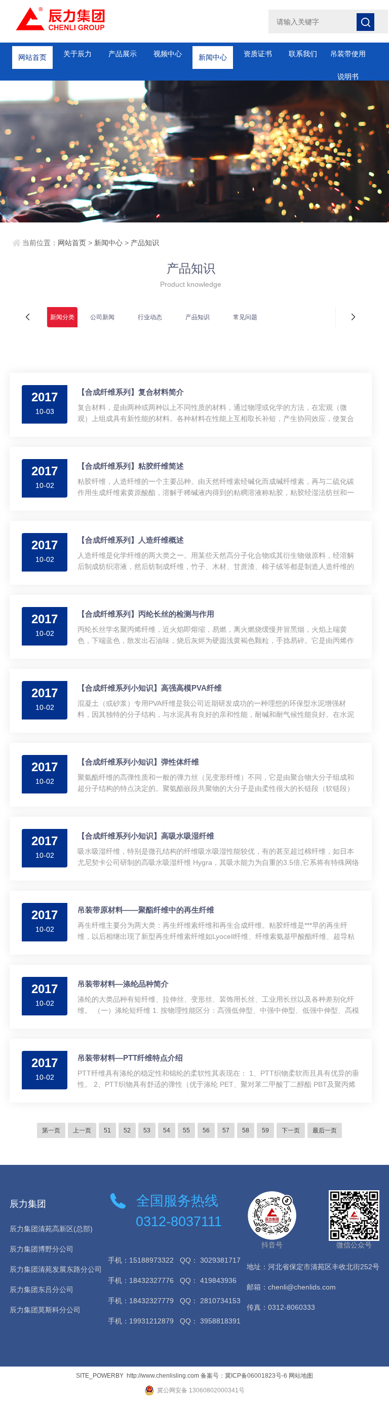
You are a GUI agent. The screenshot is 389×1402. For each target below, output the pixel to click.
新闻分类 (62, 317)
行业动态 (150, 317)
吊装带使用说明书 (348, 57)
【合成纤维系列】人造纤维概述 (130, 540)
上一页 (82, 1130)
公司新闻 (102, 317)
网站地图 (301, 1375)
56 (206, 1130)
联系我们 (303, 54)
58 (245, 1130)
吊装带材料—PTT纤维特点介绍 (130, 1057)
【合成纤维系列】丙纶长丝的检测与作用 (145, 614)
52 (127, 1130)
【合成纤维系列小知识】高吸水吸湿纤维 (145, 835)
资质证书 (258, 54)
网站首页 (32, 54)
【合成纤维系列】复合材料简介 (130, 392)
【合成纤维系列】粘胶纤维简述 (130, 466)
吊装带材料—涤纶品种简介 (123, 983)
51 (107, 1130)
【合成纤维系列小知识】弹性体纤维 (138, 761)
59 (265, 1130)
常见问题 (245, 317)
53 (146, 1130)
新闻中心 (213, 54)
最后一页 (325, 1130)
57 (225, 1130)
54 (166, 1130)
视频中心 (167, 54)
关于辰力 (77, 54)
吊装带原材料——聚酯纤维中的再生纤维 (145, 909)
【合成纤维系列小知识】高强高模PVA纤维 (149, 688)
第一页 (51, 1130)
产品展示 (122, 54)
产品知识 (145, 243)
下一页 (291, 1130)
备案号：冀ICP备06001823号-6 (244, 1375)
